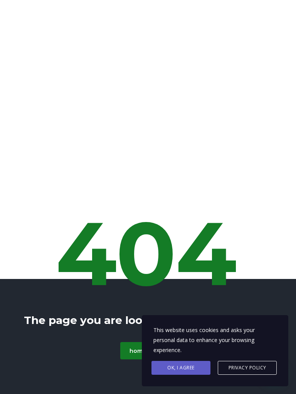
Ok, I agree (181, 367)
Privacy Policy (247, 367)
